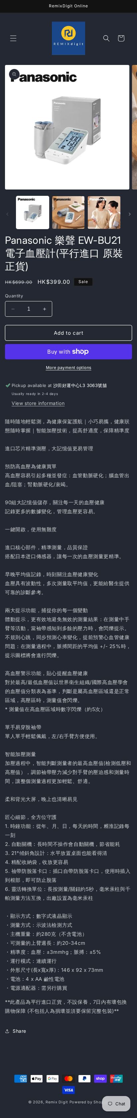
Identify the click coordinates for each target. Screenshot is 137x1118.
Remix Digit (57, 1102)
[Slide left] (7, 214)
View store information (38, 403)
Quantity (14, 295)
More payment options (68, 367)
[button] (13, 38)
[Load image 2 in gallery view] (68, 212)
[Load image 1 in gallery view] (32, 212)
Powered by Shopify (89, 1102)
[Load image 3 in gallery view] (104, 212)
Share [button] (19, 1031)
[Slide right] (129, 214)
